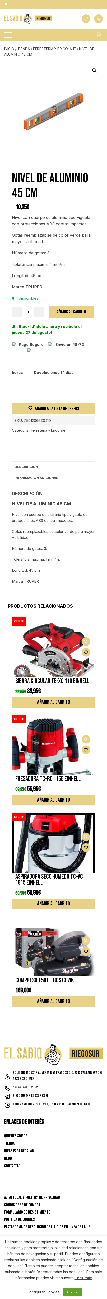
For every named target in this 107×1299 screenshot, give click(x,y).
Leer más (83, 1277)
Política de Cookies (19, 1219)
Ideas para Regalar (19, 1151)
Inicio (9, 49)
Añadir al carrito (71, 312)
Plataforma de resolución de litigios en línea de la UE (47, 1227)
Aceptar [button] (72, 1292)
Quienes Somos (15, 1136)
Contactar (12, 1166)
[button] (94, 70)
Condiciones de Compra (22, 1204)
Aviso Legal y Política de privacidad (32, 1197)
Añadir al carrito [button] (53, 702)
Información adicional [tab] (36, 478)
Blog (8, 1158)
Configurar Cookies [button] (43, 1292)
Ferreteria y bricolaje (54, 49)
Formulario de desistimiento (27, 1212)
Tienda (23, 49)
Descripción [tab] (26, 467)
